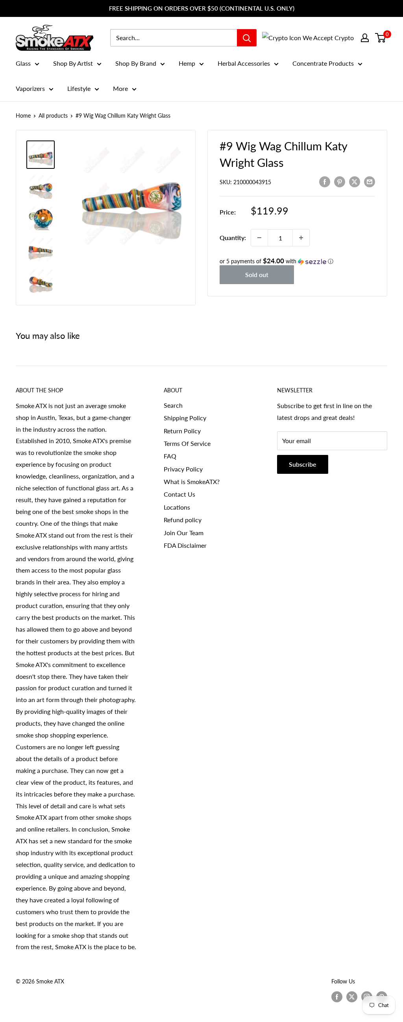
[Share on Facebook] (324, 181)
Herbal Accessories (244, 63)
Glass (23, 63)
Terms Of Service (187, 443)
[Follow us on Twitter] (351, 996)
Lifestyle (79, 88)
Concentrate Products (323, 63)
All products (53, 115)
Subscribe (302, 464)
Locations (177, 507)
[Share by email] (369, 181)
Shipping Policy (185, 417)
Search (173, 405)
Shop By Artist (73, 63)
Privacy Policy (183, 469)
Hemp (187, 63)
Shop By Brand (135, 63)
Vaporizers (30, 88)
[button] (297, 261)
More (120, 88)
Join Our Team (183, 532)
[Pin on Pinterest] (339, 181)
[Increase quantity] (301, 237)
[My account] (365, 37)
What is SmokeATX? (192, 481)
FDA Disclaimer (185, 545)
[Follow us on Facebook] (336, 996)
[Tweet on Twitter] (354, 181)
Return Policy (182, 430)
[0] (381, 38)
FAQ (170, 456)
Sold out (256, 274)
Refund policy (183, 519)
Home (23, 115)
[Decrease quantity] (259, 237)
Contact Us (179, 494)
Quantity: (233, 237)
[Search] (247, 37)
